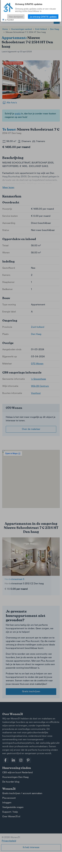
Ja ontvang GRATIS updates (43, 16)
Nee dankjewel (16, 16)
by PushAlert (9, 20)
